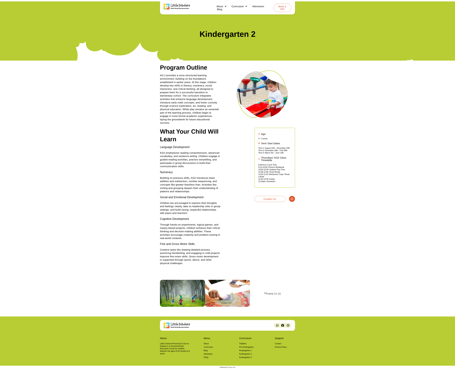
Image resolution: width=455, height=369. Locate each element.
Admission (258, 6)
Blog (219, 9)
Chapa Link (231, 367)
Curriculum (238, 6)
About (219, 6)
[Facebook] (282, 325)
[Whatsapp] (292, 199)
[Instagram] (288, 325)
